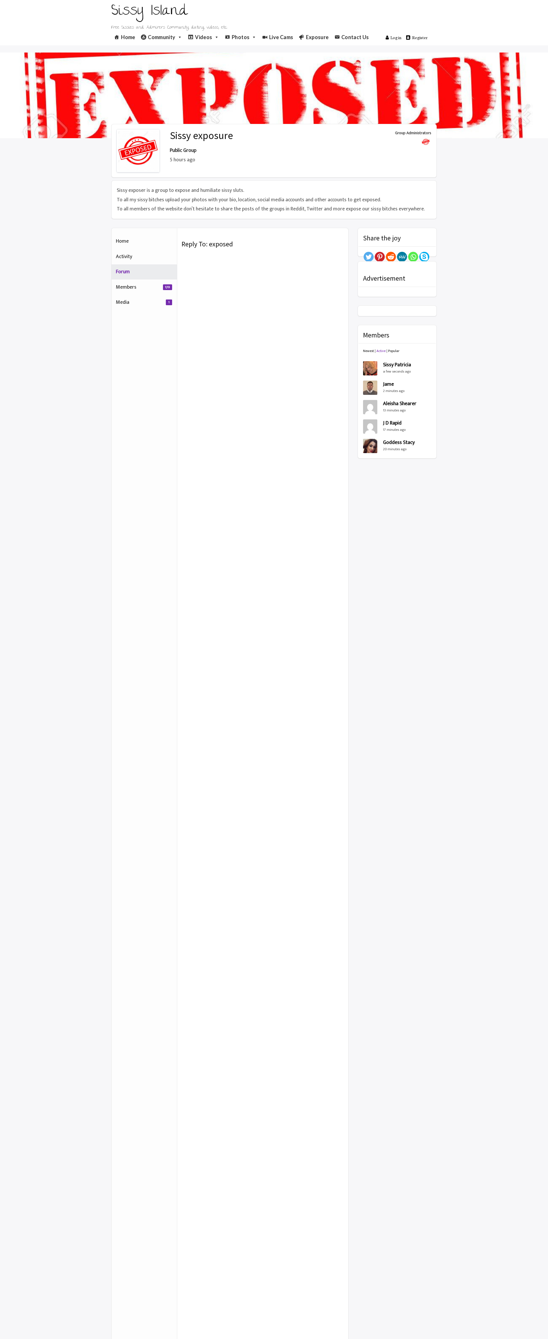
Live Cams (281, 37)
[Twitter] (369, 257)
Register (420, 37)
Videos (203, 37)
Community (161, 37)
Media (143, 302)
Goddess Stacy (399, 442)
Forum (123, 272)
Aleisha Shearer (399, 403)
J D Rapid (392, 423)
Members (143, 287)
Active (381, 351)
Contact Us (355, 37)
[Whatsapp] (413, 257)
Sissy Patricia (397, 365)
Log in (396, 37)
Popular (394, 351)
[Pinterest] (380, 257)
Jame (388, 384)
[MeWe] (402, 257)
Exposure (317, 37)
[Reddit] (391, 257)
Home (128, 37)
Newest (368, 351)
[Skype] (424, 257)
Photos (240, 37)
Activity (124, 256)
